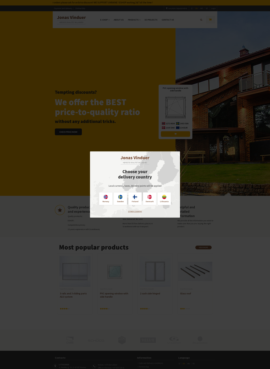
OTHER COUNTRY (135, 211)
